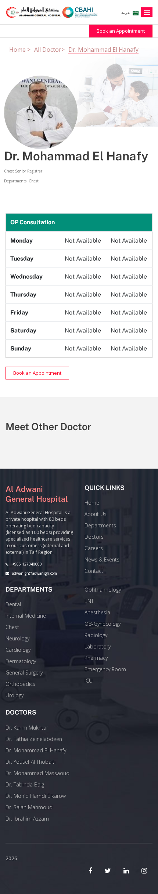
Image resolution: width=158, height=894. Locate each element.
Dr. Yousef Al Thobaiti (30, 761)
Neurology (17, 638)
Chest (12, 627)
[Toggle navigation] (146, 12)
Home (92, 502)
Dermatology (21, 661)
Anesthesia (97, 612)
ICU (89, 680)
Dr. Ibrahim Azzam (27, 818)
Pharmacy (96, 657)
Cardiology (18, 649)
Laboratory (98, 646)
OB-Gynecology (103, 623)
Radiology (96, 635)
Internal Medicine (26, 615)
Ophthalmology (103, 589)
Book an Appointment (121, 31)
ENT (89, 600)
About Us (96, 513)
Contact (94, 570)
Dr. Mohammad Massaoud (37, 773)
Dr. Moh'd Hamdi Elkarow (36, 795)
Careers (94, 548)
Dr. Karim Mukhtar (27, 727)
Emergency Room (105, 669)
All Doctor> (49, 50)
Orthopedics (20, 683)
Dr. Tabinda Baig (25, 784)
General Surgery (24, 672)
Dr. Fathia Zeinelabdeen (34, 738)
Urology (15, 695)
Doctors (94, 536)
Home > (19, 50)
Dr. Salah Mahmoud (29, 807)
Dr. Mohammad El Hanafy (103, 50)
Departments (100, 525)
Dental (13, 604)
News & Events (102, 559)
